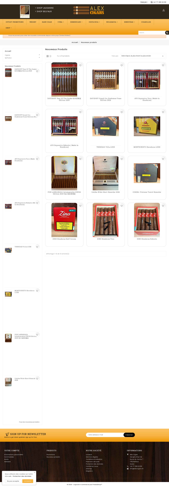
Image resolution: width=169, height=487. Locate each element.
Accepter (27, 481)
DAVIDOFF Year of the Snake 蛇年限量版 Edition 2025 (26, 70)
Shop (9, 28)
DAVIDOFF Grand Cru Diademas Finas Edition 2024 (26, 116)
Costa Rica (94, 22)
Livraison (89, 455)
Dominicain (76, 22)
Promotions (51, 455)
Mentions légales (92, 457)
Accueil (8, 51)
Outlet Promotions (15, 22)
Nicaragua (112, 22)
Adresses (7, 462)
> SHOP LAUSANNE (44, 8)
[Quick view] (64, 94)
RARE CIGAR (47, 22)
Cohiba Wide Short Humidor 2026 (25, 379)
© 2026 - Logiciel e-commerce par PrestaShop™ (84, 484)
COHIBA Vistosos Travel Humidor (147, 192)
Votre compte (11, 450)
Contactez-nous (92, 466)
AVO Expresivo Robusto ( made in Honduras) (26, 203)
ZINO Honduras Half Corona (64, 239)
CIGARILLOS (146, 22)
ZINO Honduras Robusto (147, 239)
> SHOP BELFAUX (43, 11)
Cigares (7, 55)
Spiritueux (8, 58)
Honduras (129, 22)
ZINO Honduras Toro (105, 239)
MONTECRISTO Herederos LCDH (25, 291)
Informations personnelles (13, 455)
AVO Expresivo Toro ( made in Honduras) (26, 160)
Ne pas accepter (13, 481)
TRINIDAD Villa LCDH (23, 247)
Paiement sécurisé (92, 462)
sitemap (89, 469)
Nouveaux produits (53, 457)
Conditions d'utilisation (94, 459)
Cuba (61, 22)
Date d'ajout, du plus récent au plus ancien (143, 56)
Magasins (89, 471)
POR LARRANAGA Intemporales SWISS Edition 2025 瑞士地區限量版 (26, 336)
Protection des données (94, 464)
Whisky (33, 22)
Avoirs (6, 459)
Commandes (9, 457)
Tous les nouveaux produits (29, 422)
